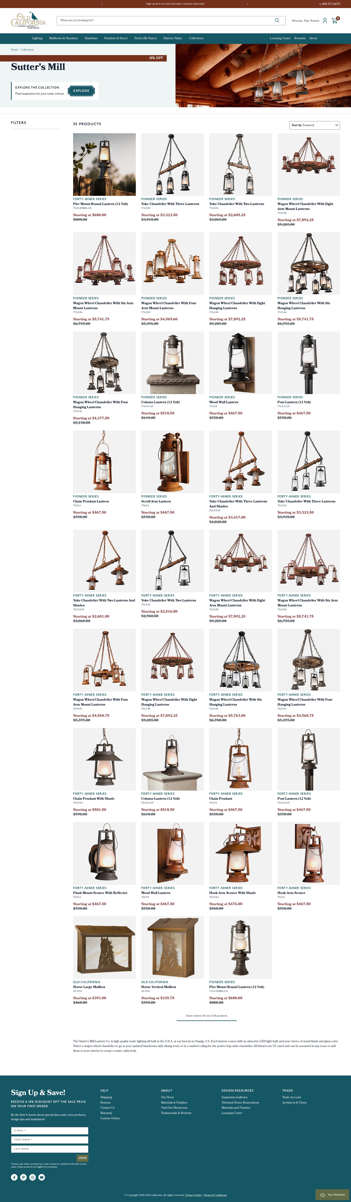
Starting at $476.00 (225, 904)
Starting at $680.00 (89, 215)
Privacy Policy (193, 1195)
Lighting (37, 38)
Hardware (91, 38)
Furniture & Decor (116, 38)
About (313, 38)
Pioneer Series (222, 199)
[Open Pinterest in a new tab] (23, 1177)
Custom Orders (110, 1118)
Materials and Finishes (236, 1108)
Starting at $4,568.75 (91, 716)
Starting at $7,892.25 (296, 220)
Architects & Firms (294, 1102)
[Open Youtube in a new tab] (42, 1177)
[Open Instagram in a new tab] (32, 1177)
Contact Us (107, 1108)
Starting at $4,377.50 (91, 418)
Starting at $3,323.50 (296, 513)
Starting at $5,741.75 (91, 319)
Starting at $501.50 (89, 810)
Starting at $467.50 (225, 414)
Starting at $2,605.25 (227, 215)
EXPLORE (81, 91)
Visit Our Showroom (174, 1108)
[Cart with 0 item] (334, 20)
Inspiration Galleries (234, 1097)
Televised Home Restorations (240, 1102)
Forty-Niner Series (90, 199)
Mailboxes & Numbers (63, 38)
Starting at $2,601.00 (91, 617)
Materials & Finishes (174, 1102)
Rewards (300, 38)
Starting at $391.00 (89, 998)
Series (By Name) (145, 38)
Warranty (106, 1113)
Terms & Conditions (215, 1195)
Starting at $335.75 (157, 998)
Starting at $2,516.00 (159, 612)
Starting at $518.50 (157, 810)
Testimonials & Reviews (176, 1113)
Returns (105, 1102)
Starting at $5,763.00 (227, 716)
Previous (103, 4)
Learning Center (280, 38)
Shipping (106, 1097)
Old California (86, 982)
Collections (196, 38)
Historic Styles (172, 38)
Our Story (167, 1097)
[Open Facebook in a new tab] (14, 1177)
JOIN (82, 1158)
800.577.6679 (331, 4)
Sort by (297, 125)
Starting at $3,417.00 (227, 518)
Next (248, 4)
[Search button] (277, 20)
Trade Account (291, 1097)
